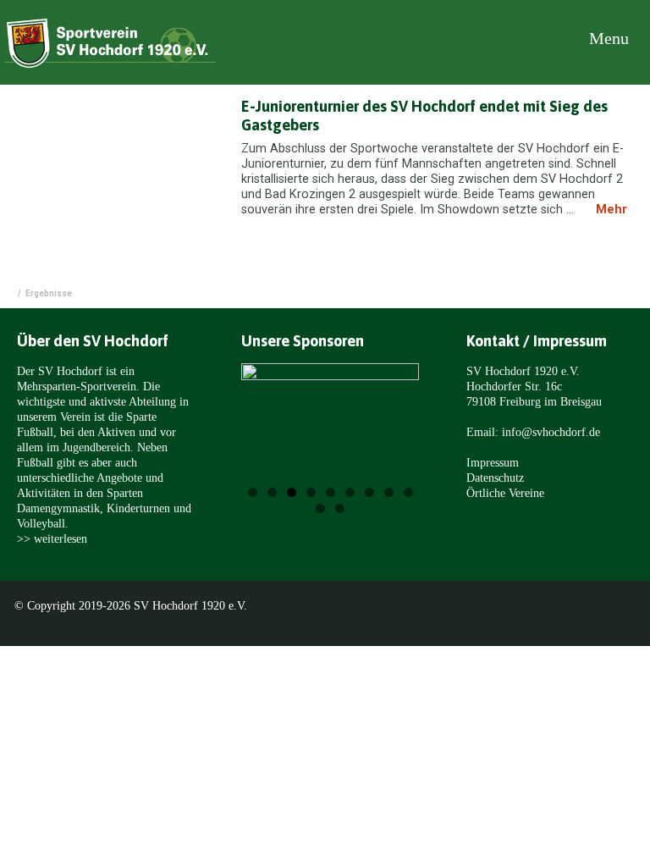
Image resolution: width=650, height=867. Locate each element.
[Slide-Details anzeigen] (330, 428)
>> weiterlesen (52, 538)
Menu (607, 38)
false (275, 431)
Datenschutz (495, 477)
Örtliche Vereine (505, 493)
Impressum (492, 462)
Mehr (611, 209)
